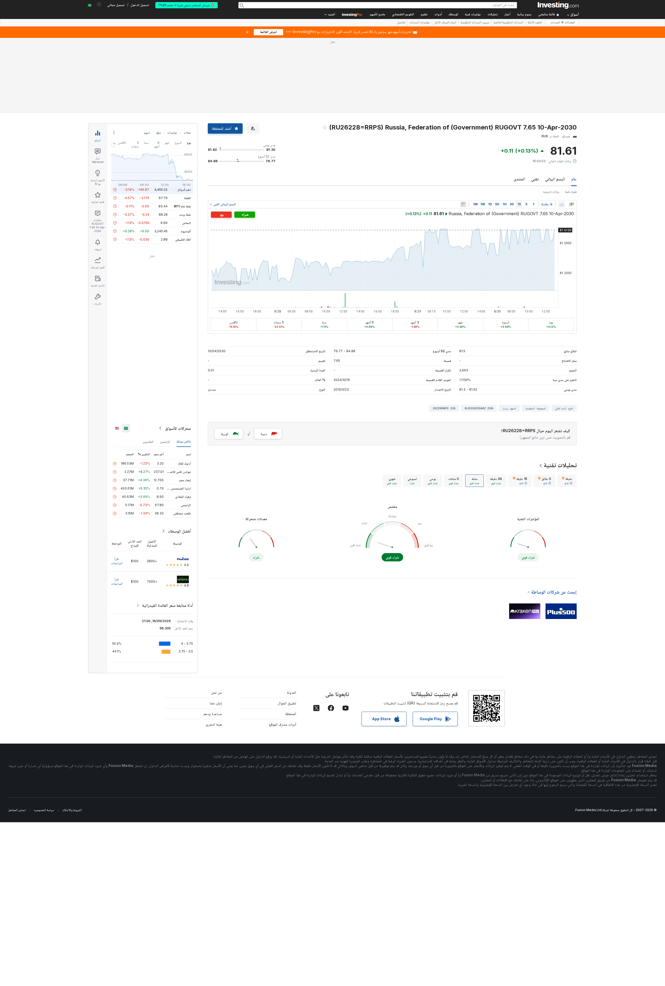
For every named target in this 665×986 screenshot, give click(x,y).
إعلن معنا (216, 703)
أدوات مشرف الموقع (282, 724)
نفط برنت (185, 214)
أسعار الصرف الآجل (445, 23)
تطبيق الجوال (287, 703)
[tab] (567, 480)
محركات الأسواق (178, 428)
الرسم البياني (555, 178)
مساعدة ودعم (213, 713)
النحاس (186, 223)
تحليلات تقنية (560, 465)
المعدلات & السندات (562, 22)
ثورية (224, 433)
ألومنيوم (186, 231)
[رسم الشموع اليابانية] (571, 204)
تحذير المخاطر (17, 810)
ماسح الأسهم (377, 14)
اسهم (147, 132)
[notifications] (99, 4)
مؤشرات (172, 132)
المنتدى (519, 178)
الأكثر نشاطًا (184, 442)
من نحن (216, 692)
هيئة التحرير (213, 724)
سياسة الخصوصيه (44, 810)
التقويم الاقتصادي (403, 14)
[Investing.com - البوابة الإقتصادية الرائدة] (558, 5)
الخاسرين (148, 442)
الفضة (187, 198)
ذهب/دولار (184, 190)
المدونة (291, 692)
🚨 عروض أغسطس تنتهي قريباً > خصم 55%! (186, 5)
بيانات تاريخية (551, 192)
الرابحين (165, 442)
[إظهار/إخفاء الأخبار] (463, 204)
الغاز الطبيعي (183, 239)
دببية (264, 433)
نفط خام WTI (182, 206)
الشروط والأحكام (72, 810)
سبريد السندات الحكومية (475, 23)
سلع (158, 132)
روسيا (505, 408)
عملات (187, 132)
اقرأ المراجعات (117, 561)
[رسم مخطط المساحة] (561, 204)
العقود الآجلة (535, 23)
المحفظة (290, 713)
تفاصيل (401, 23)
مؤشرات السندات (420, 23)
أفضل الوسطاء (179, 531)
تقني (535, 178)
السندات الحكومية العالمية (508, 23)
